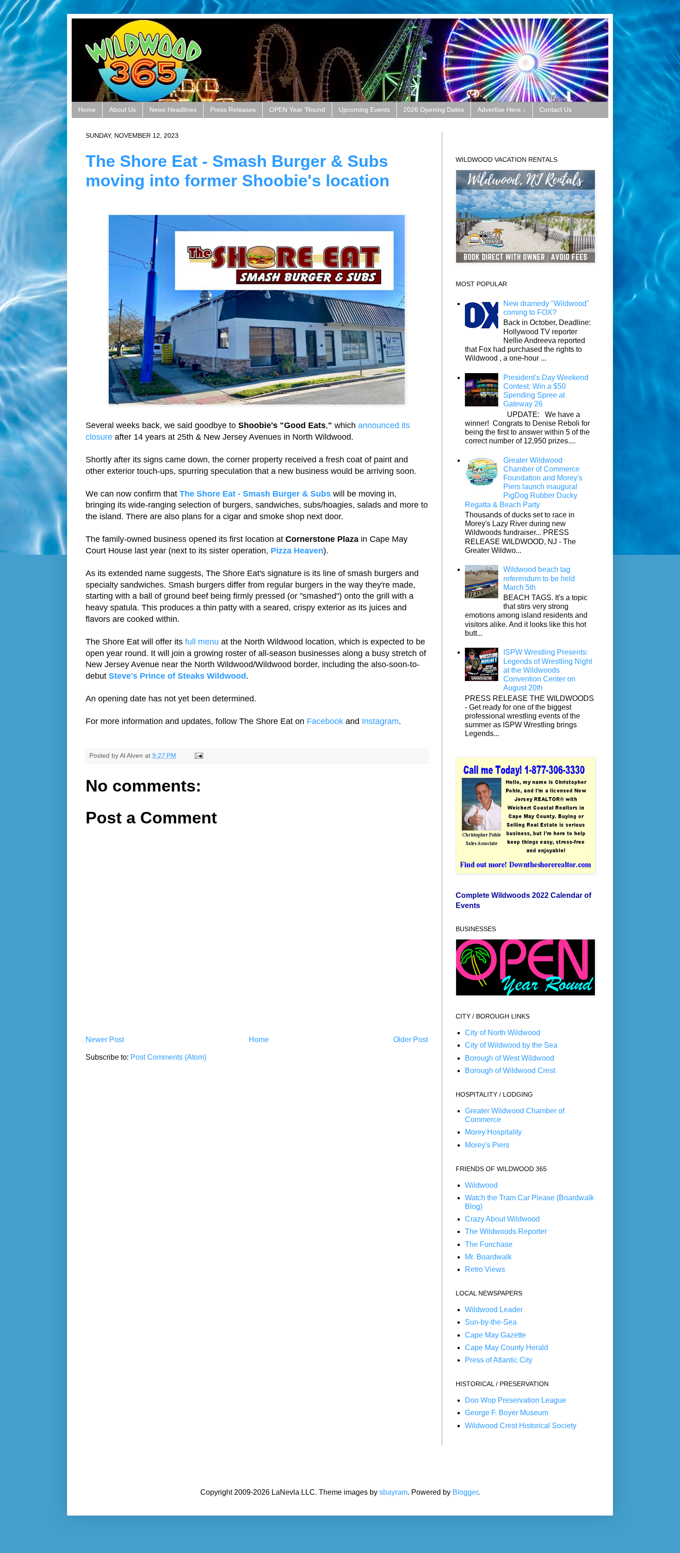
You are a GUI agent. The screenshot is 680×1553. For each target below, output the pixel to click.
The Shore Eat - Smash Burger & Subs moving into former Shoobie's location (237, 171)
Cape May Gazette (495, 1335)
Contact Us (555, 109)
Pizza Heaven (297, 550)
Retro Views (485, 1269)
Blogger (465, 1492)
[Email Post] (197, 755)
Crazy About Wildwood (502, 1219)
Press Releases (233, 109)
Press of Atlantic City (498, 1360)
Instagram (380, 721)
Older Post (410, 1040)
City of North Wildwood (502, 1033)
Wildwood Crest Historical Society (520, 1426)
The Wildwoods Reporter (506, 1231)
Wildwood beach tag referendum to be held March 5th (539, 578)
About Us (122, 109)
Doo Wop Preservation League (515, 1400)
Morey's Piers (487, 1145)
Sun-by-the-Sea (491, 1322)
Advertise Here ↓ (501, 109)
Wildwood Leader (494, 1310)
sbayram (393, 1492)
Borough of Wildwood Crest (510, 1070)
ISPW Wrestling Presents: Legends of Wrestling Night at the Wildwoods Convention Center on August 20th (547, 670)
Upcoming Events (364, 109)
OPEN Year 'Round (297, 109)
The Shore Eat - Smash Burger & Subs (255, 493)
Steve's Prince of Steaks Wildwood (177, 676)
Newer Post (105, 1040)
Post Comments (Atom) (168, 1057)
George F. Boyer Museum (506, 1413)
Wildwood (481, 1185)
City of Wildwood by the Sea (511, 1045)
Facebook (325, 721)
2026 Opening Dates (433, 109)
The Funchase (489, 1244)
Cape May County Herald (506, 1347)
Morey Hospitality (493, 1132)
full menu (202, 641)
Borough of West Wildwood (509, 1058)
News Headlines (173, 109)
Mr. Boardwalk (488, 1257)
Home (87, 109)
